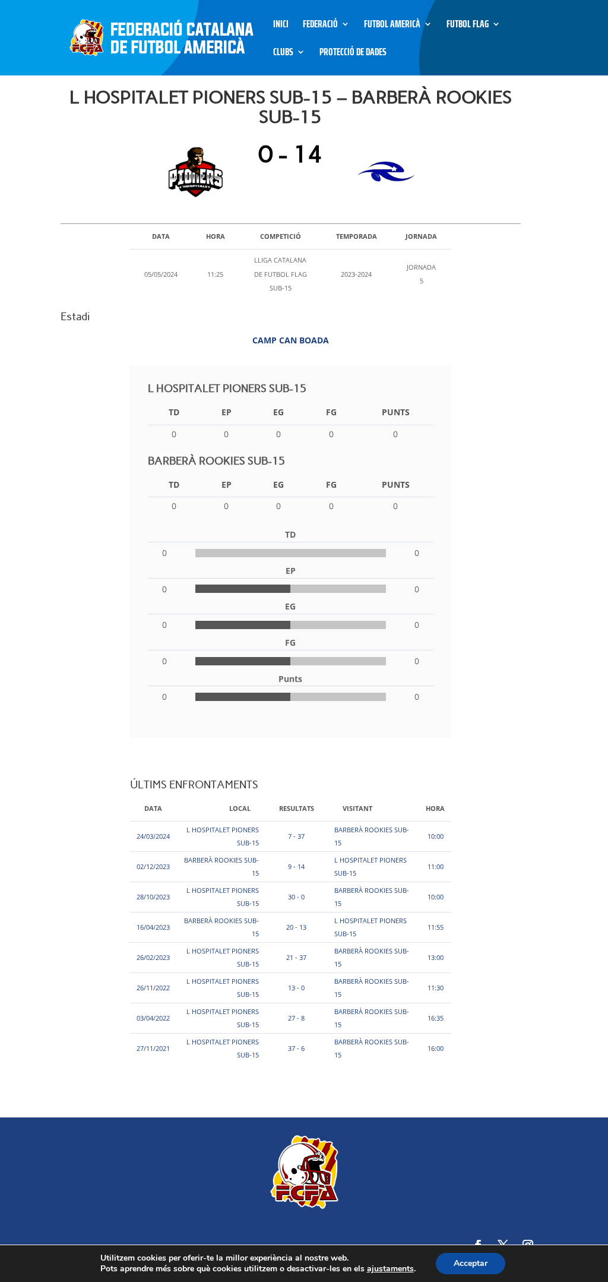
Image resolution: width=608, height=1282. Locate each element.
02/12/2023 (153, 866)
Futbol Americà (392, 26)
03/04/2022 (153, 1017)
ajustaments (390, 1269)
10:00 (436, 836)
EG (278, 412)
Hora (435, 808)
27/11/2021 (153, 1048)
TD (174, 412)
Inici (281, 26)
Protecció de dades (353, 54)
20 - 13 (296, 927)
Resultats (296, 808)
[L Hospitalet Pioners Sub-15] (198, 171)
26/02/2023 (153, 957)
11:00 (436, 866)
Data (153, 808)
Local (240, 808)
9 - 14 (296, 866)
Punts (396, 412)
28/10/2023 (153, 896)
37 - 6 (296, 1048)
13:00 (436, 957)
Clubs (283, 54)
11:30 (436, 987)
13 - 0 (296, 987)
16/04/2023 (153, 927)
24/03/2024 (153, 836)
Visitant (357, 808)
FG (331, 412)
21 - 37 (296, 957)
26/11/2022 (153, 987)
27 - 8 (296, 1017)
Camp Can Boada (290, 340)
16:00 (436, 1048)
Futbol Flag (467, 26)
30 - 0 (296, 896)
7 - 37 (296, 836)
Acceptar (470, 1263)
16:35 (436, 1017)
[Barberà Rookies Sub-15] (382, 171)
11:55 (436, 927)
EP (226, 412)
